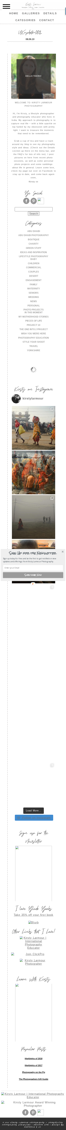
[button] (33, 553)
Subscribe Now (33, 575)
